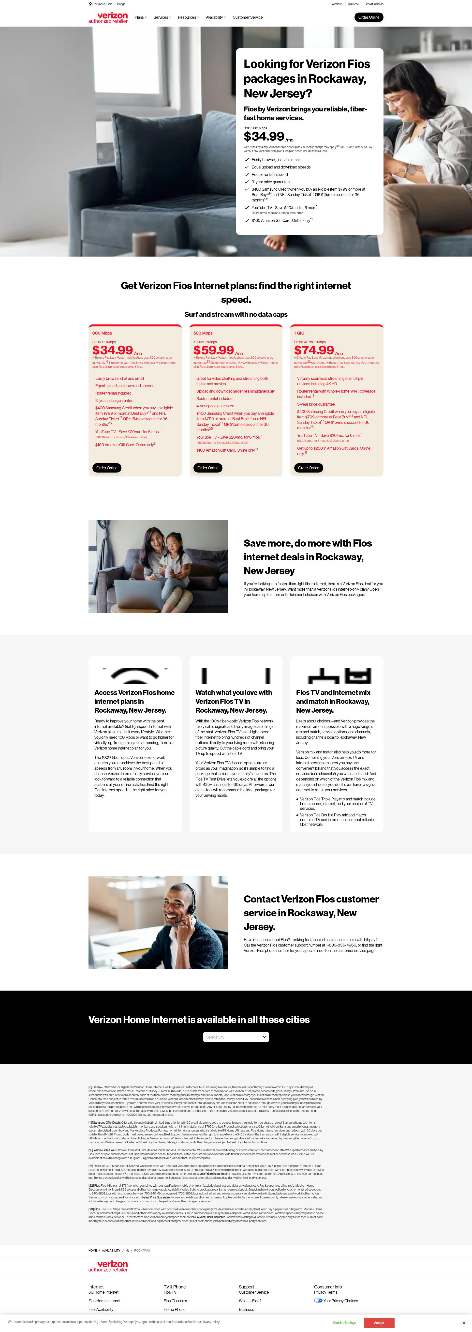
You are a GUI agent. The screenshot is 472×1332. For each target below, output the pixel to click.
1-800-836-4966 (341, 945)
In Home (353, 4)
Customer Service (254, 1292)
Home (92, 1250)
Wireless (337, 4)
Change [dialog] (120, 4)
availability (111, 1250)
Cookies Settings (344, 1323)
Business (246, 1309)
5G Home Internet (103, 1292)
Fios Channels (175, 1300)
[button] (264, 1036)
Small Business (374, 4)
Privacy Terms (326, 1292)
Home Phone (175, 1309)
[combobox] (230, 1037)
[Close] (464, 1322)
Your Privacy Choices (341, 1300)
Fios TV (170, 1292)
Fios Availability (100, 1309)
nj (127, 1250)
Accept (379, 1323)
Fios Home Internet (104, 1300)
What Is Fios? (250, 1300)
